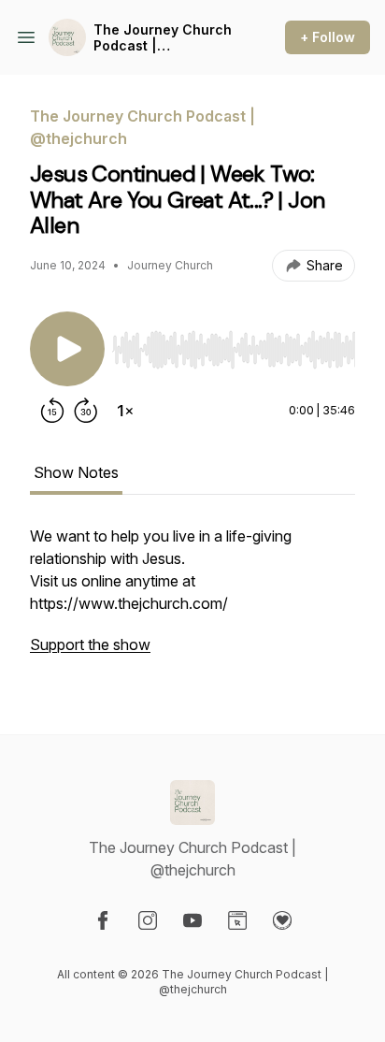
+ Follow (327, 37)
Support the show (90, 644)
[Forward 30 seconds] (86, 411)
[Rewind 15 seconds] (52, 411)
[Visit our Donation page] (282, 920)
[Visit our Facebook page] (102, 920)
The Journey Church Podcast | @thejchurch (162, 38)
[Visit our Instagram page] (147, 920)
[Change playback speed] (125, 411)
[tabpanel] (192, 599)
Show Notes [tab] (76, 472)
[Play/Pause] (67, 348)
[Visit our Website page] (237, 920)
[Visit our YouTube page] (192, 920)
